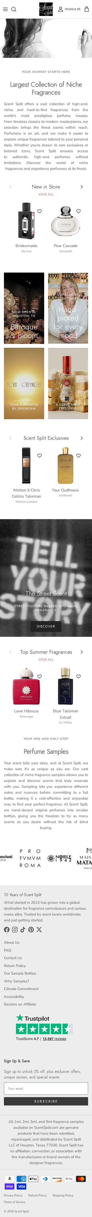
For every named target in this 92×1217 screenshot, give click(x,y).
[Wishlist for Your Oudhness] (78, 455)
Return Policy (15, 965)
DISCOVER (46, 626)
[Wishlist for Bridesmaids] (39, 211)
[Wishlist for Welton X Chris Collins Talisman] (39, 455)
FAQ (7, 950)
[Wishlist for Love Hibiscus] (39, 676)
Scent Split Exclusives (46, 438)
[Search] (16, 9)
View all (46, 194)
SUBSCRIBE (46, 1101)
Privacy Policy (13, 1195)
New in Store (46, 186)
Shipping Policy (63, 1195)
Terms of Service (14, 1202)
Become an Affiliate (20, 1004)
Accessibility (14, 996)
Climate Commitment (21, 988)
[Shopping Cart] (86, 9)
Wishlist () (72, 9)
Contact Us (13, 957)
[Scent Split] (46, 9)
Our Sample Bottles (20, 973)
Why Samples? (16, 981)
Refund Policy (37, 1195)
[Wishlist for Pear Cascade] (78, 211)
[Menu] (5, 9)
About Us (11, 942)
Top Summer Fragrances (46, 652)
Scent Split (22, 1211)
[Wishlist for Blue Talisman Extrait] (78, 676)
